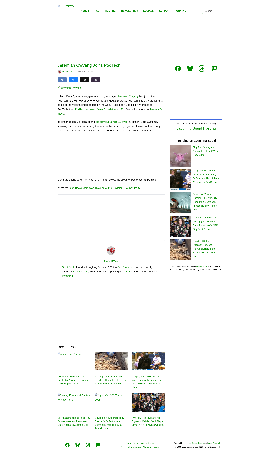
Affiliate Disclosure (151, 447)
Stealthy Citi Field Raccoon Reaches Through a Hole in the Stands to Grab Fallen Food (111, 380)
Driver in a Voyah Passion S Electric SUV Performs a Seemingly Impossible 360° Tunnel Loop (205, 202)
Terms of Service (147, 443)
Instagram (68, 275)
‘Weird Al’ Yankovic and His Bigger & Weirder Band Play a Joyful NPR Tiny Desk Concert (147, 421)
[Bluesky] (73, 79)
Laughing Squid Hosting (196, 128)
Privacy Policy (132, 443)
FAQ (97, 11)
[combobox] (209, 11)
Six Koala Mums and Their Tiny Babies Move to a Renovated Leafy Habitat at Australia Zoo (74, 421)
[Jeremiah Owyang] (69, 87)
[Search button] (219, 11)
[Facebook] (62, 79)
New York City (81, 271)
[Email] (95, 79)
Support (165, 11)
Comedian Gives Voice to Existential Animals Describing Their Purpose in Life (73, 380)
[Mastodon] (98, 445)
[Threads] (84, 79)
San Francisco (125, 267)
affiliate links (201, 266)
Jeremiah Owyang (128, 96)
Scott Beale (75, 188)
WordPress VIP (214, 443)
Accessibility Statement (131, 447)
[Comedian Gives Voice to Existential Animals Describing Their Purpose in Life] (74, 361)
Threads (128, 271)
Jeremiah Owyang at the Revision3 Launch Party (111, 188)
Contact (182, 11)
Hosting (110, 11)
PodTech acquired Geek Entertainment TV (99, 109)
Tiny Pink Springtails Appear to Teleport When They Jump (206, 151)
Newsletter (129, 11)
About (85, 11)
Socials (148, 11)
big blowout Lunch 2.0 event (112, 121)
